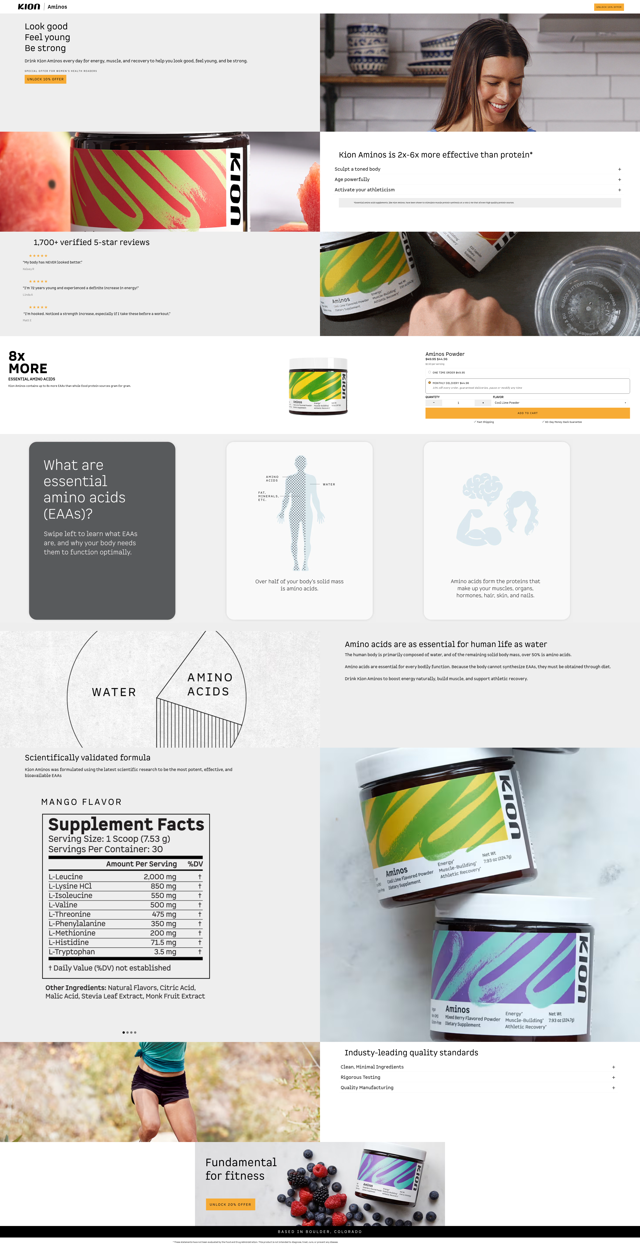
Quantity (433, 397)
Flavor (498, 397)
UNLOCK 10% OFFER (609, 7)
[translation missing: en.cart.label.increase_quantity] (483, 403)
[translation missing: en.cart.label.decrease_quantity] (434, 403)
